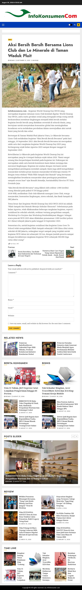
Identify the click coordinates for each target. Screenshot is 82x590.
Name (11, 300)
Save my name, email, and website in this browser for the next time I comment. (40, 323)
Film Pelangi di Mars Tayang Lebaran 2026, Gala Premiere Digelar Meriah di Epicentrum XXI (11, 534)
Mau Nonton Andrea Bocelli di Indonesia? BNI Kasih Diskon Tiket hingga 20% (49, 406)
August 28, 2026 (56, 396)
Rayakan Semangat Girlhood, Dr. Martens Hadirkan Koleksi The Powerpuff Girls (60, 559)
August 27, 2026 (18, 396)
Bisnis (45, 382)
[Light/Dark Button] (70, 25)
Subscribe (78, 24)
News (10, 39)
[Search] (75, 25)
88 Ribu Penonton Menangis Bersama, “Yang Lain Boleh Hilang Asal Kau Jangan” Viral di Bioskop (11, 502)
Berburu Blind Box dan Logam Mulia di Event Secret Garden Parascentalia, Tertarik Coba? (60, 574)
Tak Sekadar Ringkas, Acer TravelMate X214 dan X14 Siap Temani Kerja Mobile (60, 376)
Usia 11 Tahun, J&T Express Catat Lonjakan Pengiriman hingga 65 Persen (22, 376)
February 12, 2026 (64, 539)
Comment (12, 272)
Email (11, 308)
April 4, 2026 (62, 508)
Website (11, 316)
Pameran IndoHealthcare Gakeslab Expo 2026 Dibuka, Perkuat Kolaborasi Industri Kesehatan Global (11, 348)
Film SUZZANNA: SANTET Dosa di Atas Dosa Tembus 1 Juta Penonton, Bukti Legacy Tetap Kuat (11, 518)
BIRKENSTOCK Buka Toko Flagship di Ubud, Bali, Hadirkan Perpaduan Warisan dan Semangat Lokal (11, 406)
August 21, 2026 (26, 413)
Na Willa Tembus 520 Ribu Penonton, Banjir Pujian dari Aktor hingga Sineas (48, 518)
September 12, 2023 (23, 60)
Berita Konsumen (10, 382)
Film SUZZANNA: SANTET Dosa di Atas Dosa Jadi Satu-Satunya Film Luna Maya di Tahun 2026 (48, 534)
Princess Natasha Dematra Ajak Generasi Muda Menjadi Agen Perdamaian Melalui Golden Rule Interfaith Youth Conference (49, 348)
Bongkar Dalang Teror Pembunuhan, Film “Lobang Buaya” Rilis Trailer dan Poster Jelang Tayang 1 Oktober (10, 559)
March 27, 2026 (63, 523)
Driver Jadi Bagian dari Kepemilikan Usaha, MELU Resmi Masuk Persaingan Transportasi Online (11, 422)
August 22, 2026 (64, 411)
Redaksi (12, 60)
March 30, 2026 (26, 524)
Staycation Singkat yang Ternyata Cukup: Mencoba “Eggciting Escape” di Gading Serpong (48, 502)
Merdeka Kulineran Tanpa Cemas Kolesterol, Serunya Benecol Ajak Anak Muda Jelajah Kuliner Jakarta (35, 574)
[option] (41, 462)
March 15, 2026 (26, 539)
